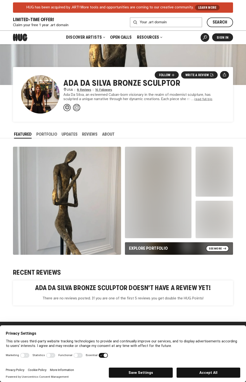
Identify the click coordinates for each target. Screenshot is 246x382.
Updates (70, 134)
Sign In (222, 37)
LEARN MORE (207, 7)
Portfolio (46, 134)
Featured (23, 134)
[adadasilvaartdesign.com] (67, 107)
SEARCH (220, 22)
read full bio (203, 99)
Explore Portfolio (148, 248)
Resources (148, 37)
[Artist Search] (205, 37)
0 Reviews (84, 89)
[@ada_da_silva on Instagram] (76, 107)
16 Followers (103, 89)
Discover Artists (84, 37)
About (108, 134)
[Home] (20, 37)
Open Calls (121, 37)
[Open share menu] (224, 75)
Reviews (90, 134)
